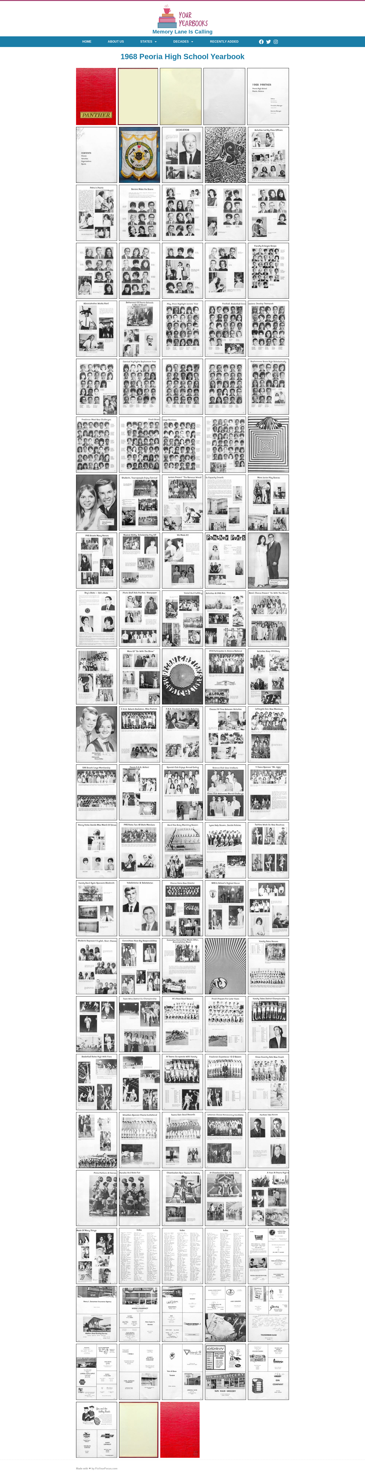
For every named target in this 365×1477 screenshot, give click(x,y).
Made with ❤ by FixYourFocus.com (96, 1468)
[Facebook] (261, 41)
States (146, 41)
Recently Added (224, 41)
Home (86, 41)
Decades (181, 41)
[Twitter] (268, 41)
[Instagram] (275, 41)
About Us (116, 41)
